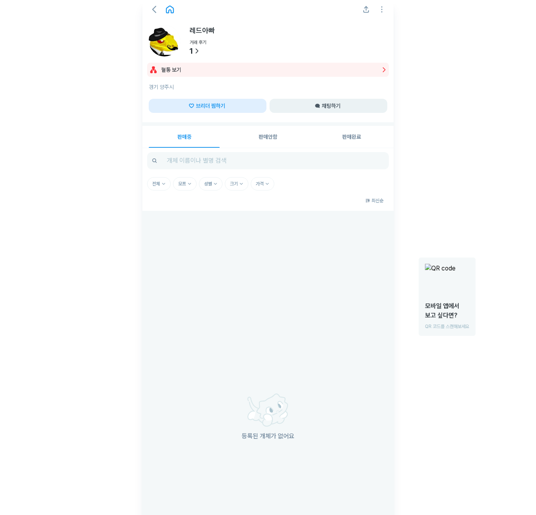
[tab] (184, 137)
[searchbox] (268, 160)
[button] (154, 9)
